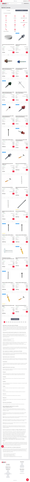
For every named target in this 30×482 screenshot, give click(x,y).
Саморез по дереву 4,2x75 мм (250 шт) (7, 282)
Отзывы (8, 475)
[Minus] (4, 55)
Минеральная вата (22, 466)
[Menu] (1, 1)
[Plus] (12, 55)
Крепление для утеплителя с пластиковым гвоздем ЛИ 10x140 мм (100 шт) (8, 258)
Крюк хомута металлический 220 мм (21, 163)
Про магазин (8, 474)
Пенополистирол (22, 465)
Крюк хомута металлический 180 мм (7, 187)
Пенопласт (22, 464)
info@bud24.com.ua (22, 473)
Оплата (8, 471)
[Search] (9, 3)
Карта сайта (8, 476)
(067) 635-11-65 (26, 3)
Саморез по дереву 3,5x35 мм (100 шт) (21, 282)
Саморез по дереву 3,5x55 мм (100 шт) (7, 139)
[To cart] (13, 52)
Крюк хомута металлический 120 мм (21, 305)
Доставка (8, 470)
